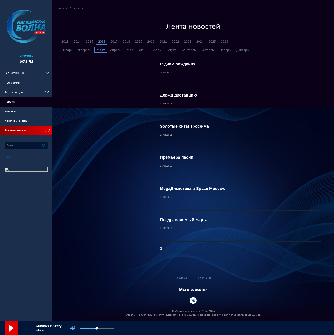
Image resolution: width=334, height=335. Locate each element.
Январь (67, 50)
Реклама (181, 278)
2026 (224, 41)
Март (101, 50)
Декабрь (242, 50)
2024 (200, 41)
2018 (126, 41)
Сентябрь (189, 50)
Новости (10, 102)
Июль (157, 50)
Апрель (115, 50)
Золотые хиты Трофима (184, 126)
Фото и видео (14, 92)
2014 (77, 41)
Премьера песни (176, 157)
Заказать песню (15, 130)
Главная (63, 8)
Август (171, 50)
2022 (175, 41)
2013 (65, 41)
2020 (151, 41)
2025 (212, 41)
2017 (114, 41)
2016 (101, 41)
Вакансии (204, 278)
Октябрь (208, 50)
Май (130, 50)
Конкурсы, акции (16, 121)
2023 (187, 41)
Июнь (143, 50)
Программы (12, 82)
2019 (138, 41)
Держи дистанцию (178, 95)
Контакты (11, 111)
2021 (163, 41)
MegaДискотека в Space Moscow (192, 188)
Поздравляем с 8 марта (183, 219)
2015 (89, 41)
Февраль (84, 50)
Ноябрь (225, 50)
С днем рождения (178, 64)
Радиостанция (14, 73)
